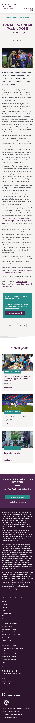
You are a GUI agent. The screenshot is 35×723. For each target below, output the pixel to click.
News (3, 662)
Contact (4, 619)
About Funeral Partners (9, 645)
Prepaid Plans (6, 613)
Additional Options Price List (11, 635)
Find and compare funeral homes (12, 648)
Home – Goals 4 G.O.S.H (11, 218)
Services (4, 607)
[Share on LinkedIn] (25, 325)
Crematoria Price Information (11, 632)
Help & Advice (6, 640)
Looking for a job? (7, 651)
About (4, 602)
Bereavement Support (9, 657)
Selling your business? (9, 654)
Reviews (4, 610)
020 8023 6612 (12, 306)
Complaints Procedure (10, 717)
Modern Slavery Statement (11, 711)
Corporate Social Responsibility (12, 714)
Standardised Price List (9, 629)
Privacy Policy (7, 708)
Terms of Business (7, 638)
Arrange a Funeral (15, 313)
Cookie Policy (17, 708)
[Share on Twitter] (20, 325)
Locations (5, 604)
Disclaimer (27, 708)
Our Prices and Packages (10, 623)
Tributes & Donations (8, 616)
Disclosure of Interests (9, 659)
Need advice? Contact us (17, 502)
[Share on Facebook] (16, 325)
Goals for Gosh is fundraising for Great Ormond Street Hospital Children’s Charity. (17, 284)
